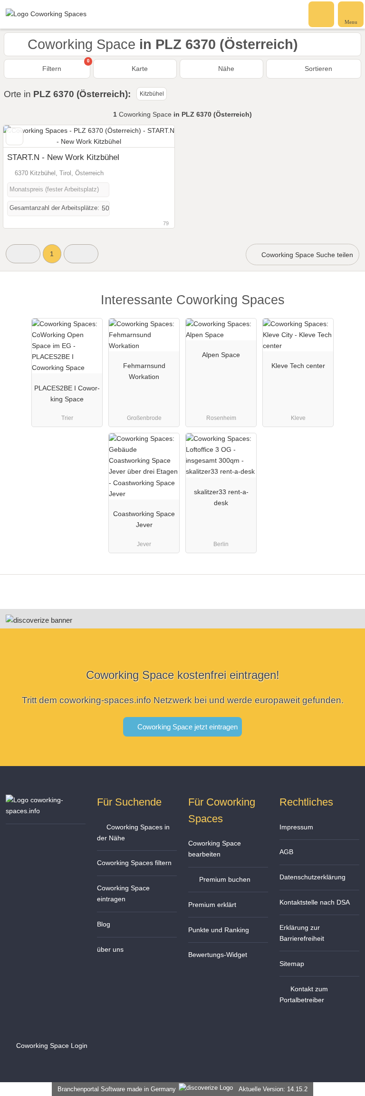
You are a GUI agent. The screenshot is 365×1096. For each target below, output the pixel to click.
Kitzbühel (152, 93)
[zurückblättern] (27, 136)
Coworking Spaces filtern (134, 863)
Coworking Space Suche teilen (306, 255)
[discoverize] (39, 620)
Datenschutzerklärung (312, 877)
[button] (23, 253)
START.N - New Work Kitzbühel (63, 157)
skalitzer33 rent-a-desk (221, 497)
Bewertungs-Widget (217, 954)
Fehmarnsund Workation (144, 371)
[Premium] (345, 308)
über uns (110, 949)
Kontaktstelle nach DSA (314, 902)
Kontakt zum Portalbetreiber (303, 994)
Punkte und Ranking (218, 930)
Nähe (225, 68)
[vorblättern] (150, 136)
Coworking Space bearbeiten (214, 848)
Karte (139, 68)
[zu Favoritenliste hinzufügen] (14, 136)
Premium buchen (223, 879)
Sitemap (291, 963)
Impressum (296, 827)
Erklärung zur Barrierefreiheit (301, 933)
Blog (103, 924)
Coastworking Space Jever (144, 519)
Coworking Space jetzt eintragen (186, 727)
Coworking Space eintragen (123, 893)
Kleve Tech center (298, 365)
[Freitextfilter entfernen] (322, 14)
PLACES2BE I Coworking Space (67, 393)
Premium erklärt (212, 904)
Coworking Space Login (50, 1045)
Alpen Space (221, 355)
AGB (286, 852)
